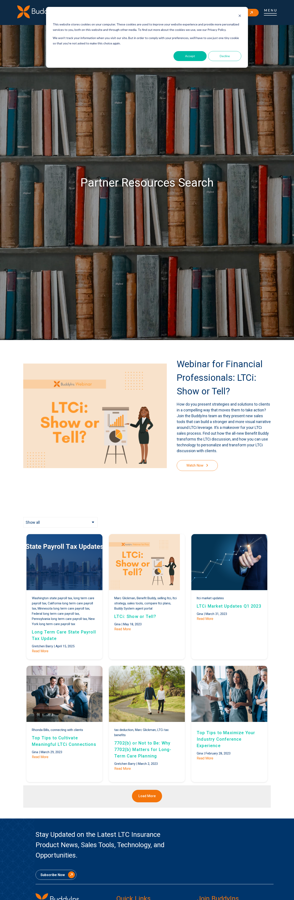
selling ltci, (164, 598)
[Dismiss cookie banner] (239, 16)
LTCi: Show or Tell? (135, 616)
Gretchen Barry (42, 646)
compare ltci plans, (157, 603)
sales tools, (135, 603)
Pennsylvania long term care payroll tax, (60, 619)
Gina (117, 624)
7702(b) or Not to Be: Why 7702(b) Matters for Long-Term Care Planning (143, 749)
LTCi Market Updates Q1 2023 (229, 606)
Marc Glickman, (125, 598)
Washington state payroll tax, (52, 598)
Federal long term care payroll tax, (56, 614)
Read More (40, 651)
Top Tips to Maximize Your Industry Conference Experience (226, 739)
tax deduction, (124, 730)
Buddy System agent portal (133, 608)
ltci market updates (210, 598)
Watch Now (195, 465)
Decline (225, 56)
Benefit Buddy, (146, 598)
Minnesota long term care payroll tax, (64, 608)
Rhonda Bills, (41, 730)
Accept (190, 56)
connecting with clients (67, 730)
